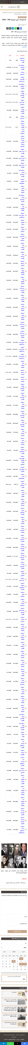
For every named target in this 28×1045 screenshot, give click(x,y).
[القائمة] (2, 7)
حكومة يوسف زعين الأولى (22, 673)
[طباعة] (7, 28)
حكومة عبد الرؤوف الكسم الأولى (22, 780)
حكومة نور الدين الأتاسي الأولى (21, 718)
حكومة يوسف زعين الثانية (22, 691)
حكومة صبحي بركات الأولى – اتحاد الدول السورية (22, 127)
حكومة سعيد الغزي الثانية (22, 520)
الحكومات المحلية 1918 (22, 60)
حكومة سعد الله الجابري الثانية (22, 325)
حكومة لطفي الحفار (22, 222)
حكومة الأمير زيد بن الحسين (21, 79)
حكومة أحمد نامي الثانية (21, 158)
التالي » (4, 952)
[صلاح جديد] (21, 994)
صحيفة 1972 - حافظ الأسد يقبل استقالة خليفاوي (16, 883)
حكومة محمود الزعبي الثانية (22, 821)
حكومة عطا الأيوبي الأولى (22, 207)
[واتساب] (15, 28)
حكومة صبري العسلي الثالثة (22, 529)
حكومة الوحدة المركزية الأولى (22, 548)
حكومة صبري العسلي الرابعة (22, 538)
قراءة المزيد (24, 47)
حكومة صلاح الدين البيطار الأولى (21, 611)
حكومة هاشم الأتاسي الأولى (22, 94)
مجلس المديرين (22, 73)
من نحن (17, 1039)
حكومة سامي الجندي (22, 619)
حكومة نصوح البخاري (22, 229)
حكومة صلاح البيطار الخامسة (22, 682)
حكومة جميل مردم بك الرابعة (21, 356)
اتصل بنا (5, 1039)
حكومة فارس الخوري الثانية (22, 307)
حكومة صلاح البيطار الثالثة (22, 636)
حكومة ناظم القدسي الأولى (22, 396)
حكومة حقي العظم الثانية (22, 189)
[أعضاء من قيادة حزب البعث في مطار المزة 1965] (21, 1017)
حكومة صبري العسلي (22, 483)
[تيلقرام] (13, 28)
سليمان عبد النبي (21, 25)
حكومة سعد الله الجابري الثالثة (22, 334)
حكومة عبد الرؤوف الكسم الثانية (22, 791)
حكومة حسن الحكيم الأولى (22, 255)
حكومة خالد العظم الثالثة (22, 405)
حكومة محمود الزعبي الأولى (22, 812)
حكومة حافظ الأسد (22, 735)
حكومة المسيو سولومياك (21, 181)
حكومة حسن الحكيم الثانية (22, 441)
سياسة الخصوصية (12, 1039)
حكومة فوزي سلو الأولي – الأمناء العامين (22, 460)
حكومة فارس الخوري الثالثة (22, 316)
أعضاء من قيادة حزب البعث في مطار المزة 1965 (10, 1015)
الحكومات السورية (17, 14)
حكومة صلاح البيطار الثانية (22, 627)
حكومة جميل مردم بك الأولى (21, 215)
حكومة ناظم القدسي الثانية (22, 414)
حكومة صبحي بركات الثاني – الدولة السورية (22, 141)
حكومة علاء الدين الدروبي (21, 102)
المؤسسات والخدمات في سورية (14, 12)
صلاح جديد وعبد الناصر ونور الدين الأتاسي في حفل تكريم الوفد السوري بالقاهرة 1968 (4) (10, 1009)
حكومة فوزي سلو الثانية (22, 469)
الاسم (25, 916)
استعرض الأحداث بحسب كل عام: (14, 976)
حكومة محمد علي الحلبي (21, 771)
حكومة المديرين (22, 117)
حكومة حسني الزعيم (22, 372)
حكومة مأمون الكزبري (22, 574)
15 (21, 964)
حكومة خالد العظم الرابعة (22, 432)
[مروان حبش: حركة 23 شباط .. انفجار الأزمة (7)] (21, 1024)
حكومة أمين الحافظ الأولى (22, 645)
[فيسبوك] (21, 28)
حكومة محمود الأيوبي (22, 753)
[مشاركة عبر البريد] (10, 28)
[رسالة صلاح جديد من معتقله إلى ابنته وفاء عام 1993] (21, 1002)
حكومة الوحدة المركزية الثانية (22, 557)
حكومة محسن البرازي (22, 379)
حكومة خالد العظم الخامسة (22, 602)
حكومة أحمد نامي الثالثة (21, 165)
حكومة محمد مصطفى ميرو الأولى (21, 830)
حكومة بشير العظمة (22, 594)
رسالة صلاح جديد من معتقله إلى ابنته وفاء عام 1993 (10, 1000)
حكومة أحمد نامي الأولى (21, 151)
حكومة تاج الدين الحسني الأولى (21, 173)
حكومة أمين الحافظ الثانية (22, 664)
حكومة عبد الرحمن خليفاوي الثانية (22, 762)
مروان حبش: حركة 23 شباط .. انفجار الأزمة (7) (10, 1023)
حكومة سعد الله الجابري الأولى (22, 289)
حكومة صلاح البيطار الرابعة (22, 655)
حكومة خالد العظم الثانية (22, 364)
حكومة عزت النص (21, 579)
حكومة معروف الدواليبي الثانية (22, 586)
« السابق (23, 952)
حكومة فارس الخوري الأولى (22, 298)
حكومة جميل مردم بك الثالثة (21, 349)
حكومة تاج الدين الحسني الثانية (21, 198)
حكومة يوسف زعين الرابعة (22, 709)
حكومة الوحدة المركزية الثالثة (22, 566)
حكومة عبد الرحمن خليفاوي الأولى (22, 744)
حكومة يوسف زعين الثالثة (22, 700)
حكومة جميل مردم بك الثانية (21, 342)
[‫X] (18, 28)
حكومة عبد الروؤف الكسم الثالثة (22, 802)
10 (13, 961)
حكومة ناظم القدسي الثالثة (22, 423)
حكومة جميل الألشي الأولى (22, 110)
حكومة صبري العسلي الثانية (22, 511)
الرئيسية (24, 12)
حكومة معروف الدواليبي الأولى (22, 450)
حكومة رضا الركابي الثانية (21, 86)
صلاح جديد (14, 992)
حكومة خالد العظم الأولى (22, 246)
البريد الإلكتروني (23, 923)
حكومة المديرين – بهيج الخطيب (21, 237)
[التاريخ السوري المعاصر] (14, 7)
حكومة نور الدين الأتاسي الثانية (21, 727)
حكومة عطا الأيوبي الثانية (22, 280)
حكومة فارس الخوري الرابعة (22, 502)
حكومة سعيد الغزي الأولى (22, 493)
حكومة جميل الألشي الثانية (22, 271)
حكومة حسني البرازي (22, 263)
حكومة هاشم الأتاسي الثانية (22, 387)
